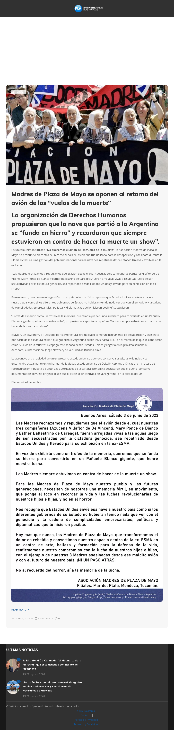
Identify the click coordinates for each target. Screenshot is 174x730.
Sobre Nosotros (86, 711)
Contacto (86, 715)
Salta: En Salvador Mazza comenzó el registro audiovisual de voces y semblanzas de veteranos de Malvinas (52, 686)
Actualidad (18, 92)
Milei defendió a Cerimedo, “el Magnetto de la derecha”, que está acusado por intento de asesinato (52, 664)
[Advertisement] (87, 57)
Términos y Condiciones (87, 724)
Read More (18, 609)
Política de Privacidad (86, 719)
